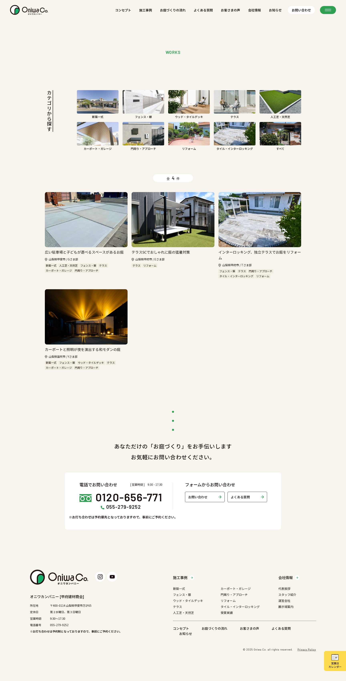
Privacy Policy (307, 649)
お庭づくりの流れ (173, 10)
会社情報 (254, 10)
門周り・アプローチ (234, 594)
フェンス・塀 (182, 594)
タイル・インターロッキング (240, 606)
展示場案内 (285, 606)
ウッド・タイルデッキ (188, 600)
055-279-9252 (123, 507)
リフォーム (228, 600)
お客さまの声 (230, 10)
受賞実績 (227, 612)
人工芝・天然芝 (183, 612)
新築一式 (179, 588)
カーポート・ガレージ (236, 588)
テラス (177, 606)
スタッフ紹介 (287, 594)
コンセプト (123, 10)
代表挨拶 (284, 588)
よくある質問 (203, 10)
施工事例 (145, 10)
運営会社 (284, 600)
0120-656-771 (129, 497)
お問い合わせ (301, 10)
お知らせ (275, 10)
